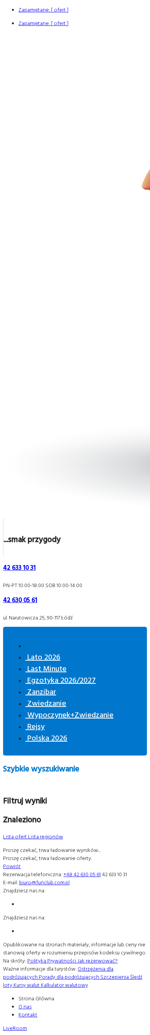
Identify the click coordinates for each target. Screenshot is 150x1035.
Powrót (12, 866)
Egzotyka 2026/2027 (60, 679)
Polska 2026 (46, 737)
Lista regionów (45, 836)
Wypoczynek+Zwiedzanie (69, 714)
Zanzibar (40, 691)
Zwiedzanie (45, 703)
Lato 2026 (42, 656)
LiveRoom (15, 1028)
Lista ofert (15, 836)
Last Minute (46, 668)
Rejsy (35, 726)
